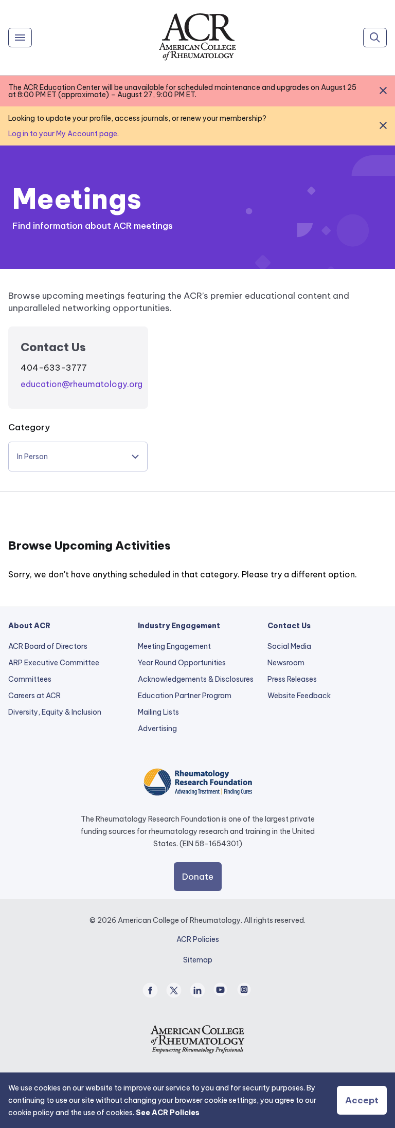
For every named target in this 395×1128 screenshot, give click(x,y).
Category (29, 427)
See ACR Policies (168, 1112)
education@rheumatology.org (81, 384)
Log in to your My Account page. (63, 133)
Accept (362, 1100)
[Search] (375, 37)
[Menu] (20, 37)
